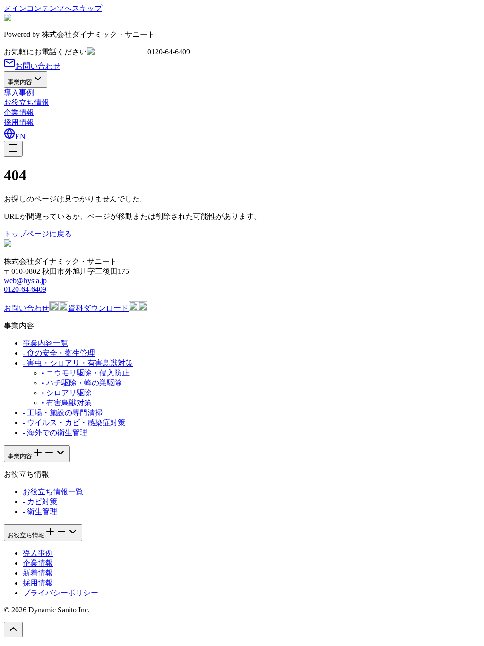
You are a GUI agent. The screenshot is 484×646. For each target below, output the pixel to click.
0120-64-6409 (25, 289)
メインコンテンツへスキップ (53, 8)
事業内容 (20, 82)
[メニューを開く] (13, 149)
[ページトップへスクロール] (13, 629)
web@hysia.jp (25, 281)
